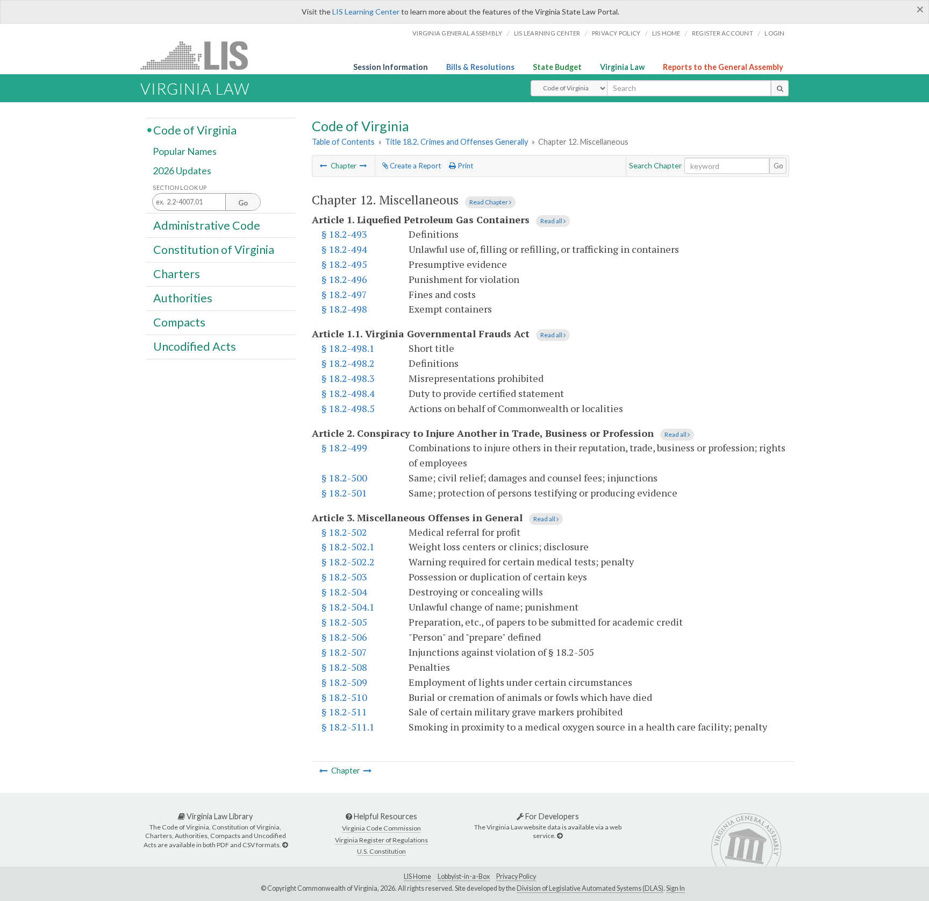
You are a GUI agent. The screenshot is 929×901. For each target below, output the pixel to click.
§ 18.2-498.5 (348, 408)
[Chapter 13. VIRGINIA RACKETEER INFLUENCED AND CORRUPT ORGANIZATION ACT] (363, 165)
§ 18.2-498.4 (348, 393)
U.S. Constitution (381, 851)
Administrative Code (206, 225)
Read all (551, 221)
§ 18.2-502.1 (348, 546)
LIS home (666, 33)
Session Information (390, 67)
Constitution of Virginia (213, 249)
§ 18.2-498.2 (348, 363)
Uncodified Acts (194, 346)
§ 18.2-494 (344, 249)
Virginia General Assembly (457, 33)
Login (774, 33)
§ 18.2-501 (344, 492)
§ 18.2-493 (344, 234)
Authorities (182, 298)
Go (778, 165)
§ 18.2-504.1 (348, 606)
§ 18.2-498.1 (348, 348)
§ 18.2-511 (344, 711)
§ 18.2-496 (344, 279)
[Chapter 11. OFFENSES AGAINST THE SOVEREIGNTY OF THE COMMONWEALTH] (323, 165)
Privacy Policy (616, 33)
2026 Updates (182, 170)
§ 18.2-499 (344, 447)
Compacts (179, 322)
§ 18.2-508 (344, 667)
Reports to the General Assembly (723, 67)
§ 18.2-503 (344, 576)
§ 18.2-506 (344, 636)
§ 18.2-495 (344, 264)
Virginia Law (622, 67)
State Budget (557, 67)
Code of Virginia (195, 130)
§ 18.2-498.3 (348, 378)
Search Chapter (655, 165)
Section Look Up (180, 187)
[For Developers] (559, 836)
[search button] (780, 88)
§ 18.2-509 (344, 682)
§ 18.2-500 (344, 477)
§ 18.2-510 (344, 697)
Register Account (722, 33)
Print (464, 165)
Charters (176, 274)
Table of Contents (343, 141)
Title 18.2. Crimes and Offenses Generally (456, 141)
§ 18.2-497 (344, 294)
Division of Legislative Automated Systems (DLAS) (590, 888)
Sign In (675, 888)
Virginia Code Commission (381, 828)
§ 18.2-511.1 (348, 726)
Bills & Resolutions (480, 67)
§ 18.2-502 (344, 532)
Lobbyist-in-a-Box (464, 876)
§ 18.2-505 (344, 621)
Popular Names (185, 152)
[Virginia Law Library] (285, 845)
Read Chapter (489, 202)
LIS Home (417, 876)
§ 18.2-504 (344, 591)
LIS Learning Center (365, 11)
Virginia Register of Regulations (381, 840)
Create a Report (414, 165)
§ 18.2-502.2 (348, 561)
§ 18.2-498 (344, 308)
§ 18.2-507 (344, 651)
